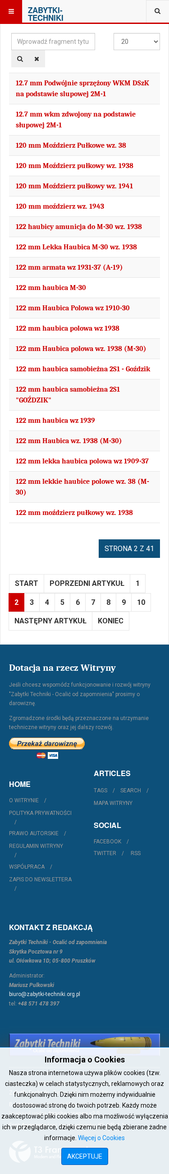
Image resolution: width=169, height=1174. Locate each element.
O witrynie (24, 800)
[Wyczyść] (36, 58)
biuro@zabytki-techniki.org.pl (44, 994)
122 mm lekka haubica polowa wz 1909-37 (82, 461)
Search (130, 790)
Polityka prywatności (40, 813)
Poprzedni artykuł (87, 583)
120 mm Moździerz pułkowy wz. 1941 (74, 186)
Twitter (105, 853)
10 (141, 602)
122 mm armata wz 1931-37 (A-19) (69, 267)
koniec (110, 621)
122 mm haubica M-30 (51, 288)
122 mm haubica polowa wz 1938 (67, 328)
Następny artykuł (50, 621)
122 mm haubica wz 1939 (55, 420)
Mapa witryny (113, 803)
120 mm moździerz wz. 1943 (60, 206)
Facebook (107, 841)
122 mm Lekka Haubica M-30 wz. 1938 (76, 247)
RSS (136, 853)
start (26, 583)
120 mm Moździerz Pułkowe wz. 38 (71, 145)
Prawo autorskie (34, 833)
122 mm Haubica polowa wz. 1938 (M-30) (81, 349)
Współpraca (27, 867)
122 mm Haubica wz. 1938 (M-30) (69, 441)
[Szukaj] (20, 58)
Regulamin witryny (36, 846)
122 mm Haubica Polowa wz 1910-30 (73, 308)
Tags (100, 790)
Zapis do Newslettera (40, 879)
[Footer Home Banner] (84, 1045)
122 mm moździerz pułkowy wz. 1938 (74, 513)
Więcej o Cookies (101, 1137)
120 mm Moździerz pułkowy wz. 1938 (74, 166)
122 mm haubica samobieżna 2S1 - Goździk (83, 369)
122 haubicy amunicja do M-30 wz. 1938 (79, 227)
